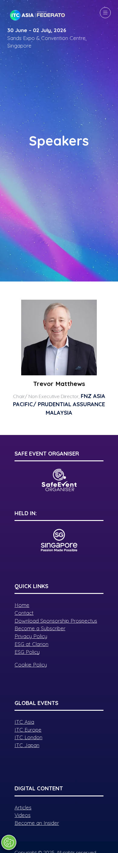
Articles (23, 807)
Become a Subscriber (40, 628)
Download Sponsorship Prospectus (56, 621)
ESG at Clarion (31, 644)
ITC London (28, 737)
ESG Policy (27, 652)
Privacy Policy (31, 636)
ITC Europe (28, 729)
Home (22, 605)
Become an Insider (37, 823)
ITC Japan (27, 745)
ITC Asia (24, 722)
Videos (23, 815)
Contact (24, 613)
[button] (105, 12)
